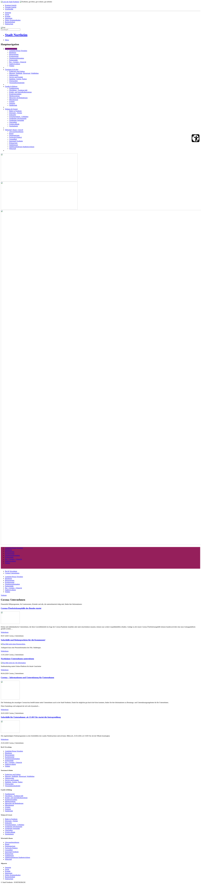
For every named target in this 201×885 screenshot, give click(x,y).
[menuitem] (102, 5)
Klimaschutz (13, 143)
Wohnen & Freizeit (11, 109)
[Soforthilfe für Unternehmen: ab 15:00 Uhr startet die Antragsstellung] (10, 732)
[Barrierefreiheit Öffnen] (195, 138)
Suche (7, 14)
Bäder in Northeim (15, 111)
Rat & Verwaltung (11, 49)
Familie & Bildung (11, 86)
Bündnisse (12, 52)
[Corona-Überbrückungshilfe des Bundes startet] (10, 623)
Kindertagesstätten (15, 94)
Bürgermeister (14, 54)
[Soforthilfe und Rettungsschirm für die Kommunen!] (13, 644)
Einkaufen (12, 115)
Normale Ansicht (10, 7)
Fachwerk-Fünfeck (15, 137)
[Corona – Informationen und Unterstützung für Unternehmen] (10, 699)
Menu (7, 40)
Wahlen (11, 66)
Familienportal (14, 88)
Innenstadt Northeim (16, 141)
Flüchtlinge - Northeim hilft (18, 90)
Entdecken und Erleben (17, 71)
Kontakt (7, 16)
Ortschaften (13, 122)
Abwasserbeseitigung (16, 132)
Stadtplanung (13, 145)
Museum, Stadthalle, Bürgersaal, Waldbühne (24, 73)
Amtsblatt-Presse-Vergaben (18, 51)
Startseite (8, 12)
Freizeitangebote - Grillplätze (18, 116)
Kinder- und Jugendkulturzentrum (20, 92)
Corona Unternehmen (12, 573)
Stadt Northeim (16, 35)
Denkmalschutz (14, 135)
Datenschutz (9, 24)
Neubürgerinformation (16, 58)
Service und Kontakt (16, 77)
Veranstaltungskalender (16, 83)
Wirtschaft (12, 148)
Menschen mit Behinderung (18, 98)
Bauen (11, 133)
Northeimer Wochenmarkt (17, 118)
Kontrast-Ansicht (10, 5)
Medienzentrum (14, 96)
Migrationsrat (13, 100)
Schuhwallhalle (14, 124)
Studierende (13, 105)
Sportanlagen (13, 126)
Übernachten (13, 81)
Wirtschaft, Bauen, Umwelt (14, 130)
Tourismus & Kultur (11, 69)
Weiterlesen (4, 632)
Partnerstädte (13, 60)
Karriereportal (13, 56)
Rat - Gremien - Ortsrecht (17, 62)
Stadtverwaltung (14, 64)
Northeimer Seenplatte (16, 120)
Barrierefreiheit (10, 22)
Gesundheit (13, 139)
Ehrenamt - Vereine (15, 113)
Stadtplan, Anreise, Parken (18, 79)
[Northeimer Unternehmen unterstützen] (13, 663)
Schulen (12, 101)
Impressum (8, 18)
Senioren (12, 103)
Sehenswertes (13, 75)
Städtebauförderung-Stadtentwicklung (21, 147)
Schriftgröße (9, 9)
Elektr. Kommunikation (13, 20)
